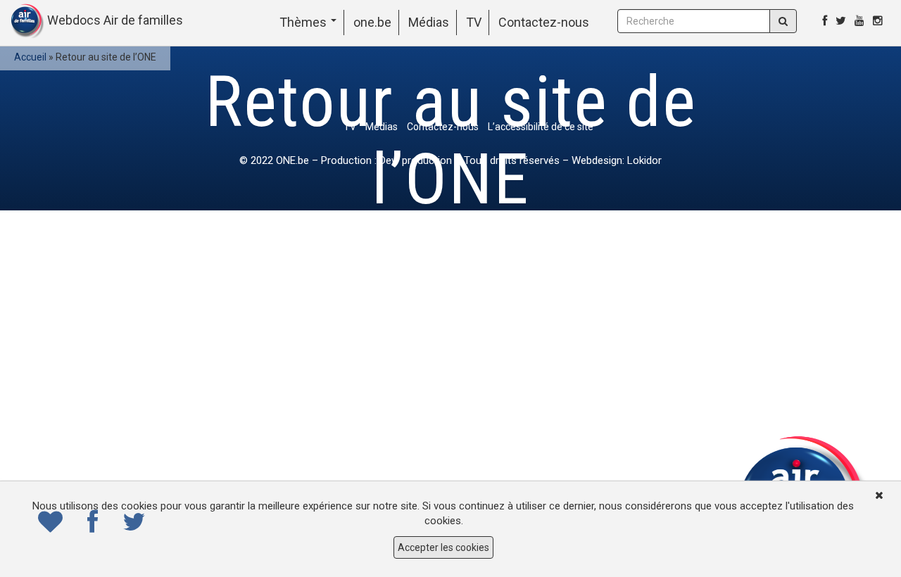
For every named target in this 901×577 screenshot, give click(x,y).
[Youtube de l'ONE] (859, 20)
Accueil (30, 57)
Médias (428, 22)
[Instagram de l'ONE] (878, 20)
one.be (372, 22)
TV (473, 22)
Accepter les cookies (443, 547)
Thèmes (304, 22)
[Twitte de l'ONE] (840, 20)
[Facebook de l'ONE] (824, 20)
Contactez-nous (543, 22)
